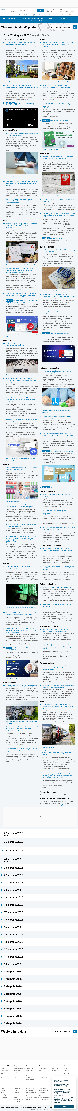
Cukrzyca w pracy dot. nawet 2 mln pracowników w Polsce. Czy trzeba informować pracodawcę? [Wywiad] (57, 44)
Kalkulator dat (42, 1088)
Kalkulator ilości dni (43, 1090)
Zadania (3, 1092)
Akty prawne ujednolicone (32, 1097)
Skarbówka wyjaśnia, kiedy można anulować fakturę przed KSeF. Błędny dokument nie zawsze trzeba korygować (21, 225)
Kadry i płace (4, 1095)
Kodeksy (28, 1099)
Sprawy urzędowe (30, 1073)
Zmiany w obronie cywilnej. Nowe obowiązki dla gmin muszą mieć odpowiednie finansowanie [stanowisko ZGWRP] (58, 215)
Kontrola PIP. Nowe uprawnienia (60, 120)
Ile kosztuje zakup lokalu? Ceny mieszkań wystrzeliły (22, 686)
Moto (50, 14)
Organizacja (4, 1088)
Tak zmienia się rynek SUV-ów (49, 747)
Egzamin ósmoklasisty (19, 1099)
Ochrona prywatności (11, 1107)
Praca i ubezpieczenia (44, 1072)
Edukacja (64, 14)
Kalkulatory (42, 1086)
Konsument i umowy (31, 1072)
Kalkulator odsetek (43, 1094)
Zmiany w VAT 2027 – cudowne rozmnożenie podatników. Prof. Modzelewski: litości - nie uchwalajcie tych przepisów (19, 201)
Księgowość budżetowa (50, 368)
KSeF (69, 14)
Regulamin (40, 1107)
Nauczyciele (17, 1092)
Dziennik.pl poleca (48, 584)
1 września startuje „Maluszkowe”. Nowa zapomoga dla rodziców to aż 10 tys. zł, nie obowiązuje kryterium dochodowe (58, 568)
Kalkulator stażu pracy (44, 1095)
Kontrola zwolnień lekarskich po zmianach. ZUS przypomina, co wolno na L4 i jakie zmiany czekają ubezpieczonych (57, 512)
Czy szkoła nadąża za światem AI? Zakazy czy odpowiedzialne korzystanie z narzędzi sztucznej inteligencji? (20, 399)
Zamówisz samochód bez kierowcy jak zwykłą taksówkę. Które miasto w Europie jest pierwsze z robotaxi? (57, 752)
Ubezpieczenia (17, 1072)
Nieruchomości (56, 14)
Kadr (42, 39)
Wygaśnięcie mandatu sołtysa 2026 (50, 195)
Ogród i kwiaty (67, 1075)
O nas (2, 1107)
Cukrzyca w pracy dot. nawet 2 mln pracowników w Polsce (56, 81)
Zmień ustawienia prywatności (27, 1107)
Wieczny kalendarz (56, 238)
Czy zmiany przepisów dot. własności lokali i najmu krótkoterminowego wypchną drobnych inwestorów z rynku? (21, 750)
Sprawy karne (29, 1070)
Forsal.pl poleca (47, 663)
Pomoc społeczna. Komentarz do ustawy (62, 451)
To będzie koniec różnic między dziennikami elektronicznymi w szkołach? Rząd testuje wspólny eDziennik (21, 380)
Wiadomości (67, 1068)
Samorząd (44, 153)
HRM (15, 1077)
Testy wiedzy (17, 1101)
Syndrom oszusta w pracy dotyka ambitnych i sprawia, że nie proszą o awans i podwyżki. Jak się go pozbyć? (57, 105)
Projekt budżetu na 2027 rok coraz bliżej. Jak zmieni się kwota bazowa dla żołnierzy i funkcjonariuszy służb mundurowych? (58, 667)
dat (51, 487)
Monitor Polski (29, 1090)
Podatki (3, 1068)
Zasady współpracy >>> (62, 805)
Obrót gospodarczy (5, 1072)
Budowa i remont (68, 1073)
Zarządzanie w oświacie (19, 1095)
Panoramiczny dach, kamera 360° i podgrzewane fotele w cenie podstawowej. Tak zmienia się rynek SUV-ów (57, 706)
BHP (15, 1075)
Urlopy (15, 1073)
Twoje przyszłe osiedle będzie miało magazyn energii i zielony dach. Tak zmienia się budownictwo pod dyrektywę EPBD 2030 (22, 728)
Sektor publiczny (28, 14)
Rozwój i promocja (5, 1094)
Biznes (21, 14)
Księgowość (10, 14)
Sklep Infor (29, 1077)
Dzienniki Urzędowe (31, 1092)
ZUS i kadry (4, 1073)
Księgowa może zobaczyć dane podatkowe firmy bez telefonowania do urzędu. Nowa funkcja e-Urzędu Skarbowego (22, 183)
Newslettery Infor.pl (48, 792)
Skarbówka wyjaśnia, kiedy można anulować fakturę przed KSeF (21, 264)
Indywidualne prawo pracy (20, 1068)
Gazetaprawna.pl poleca (50, 545)
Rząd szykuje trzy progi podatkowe (50, 290)
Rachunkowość (4, 1070)
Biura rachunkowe (56, 1066)
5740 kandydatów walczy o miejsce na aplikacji (17, 374)
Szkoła (15, 1090)
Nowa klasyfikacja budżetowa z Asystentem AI (53, 363)
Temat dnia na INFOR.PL (14, 39)
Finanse (66, 1072)
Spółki (40, 1070)
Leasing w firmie (43, 1075)
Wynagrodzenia (17, 1070)
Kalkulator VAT (42, 1092)
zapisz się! (71, 794)
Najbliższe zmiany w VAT (12, 678)
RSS (50, 1107)
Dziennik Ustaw (30, 1088)
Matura (15, 1097)
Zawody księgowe (5, 1075)
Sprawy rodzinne (30, 1068)
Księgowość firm (10, 130)
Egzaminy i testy (18, 1094)
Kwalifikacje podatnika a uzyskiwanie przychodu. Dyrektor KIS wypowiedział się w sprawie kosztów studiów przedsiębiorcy (21, 630)
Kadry (16, 14)
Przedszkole (17, 1088)
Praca (27, 1075)
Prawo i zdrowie (30, 1079)
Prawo (35, 14)
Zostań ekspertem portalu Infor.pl (54, 798)
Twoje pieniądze (43, 14)
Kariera (46, 1107)
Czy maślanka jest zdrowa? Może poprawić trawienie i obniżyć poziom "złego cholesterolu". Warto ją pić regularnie (58, 646)
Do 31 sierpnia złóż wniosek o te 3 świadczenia (56, 587)
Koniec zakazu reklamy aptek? (13, 501)
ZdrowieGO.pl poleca (49, 626)
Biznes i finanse (43, 1068)
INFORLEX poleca (47, 491)
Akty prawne (29, 1086)
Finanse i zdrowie (43, 1077)
